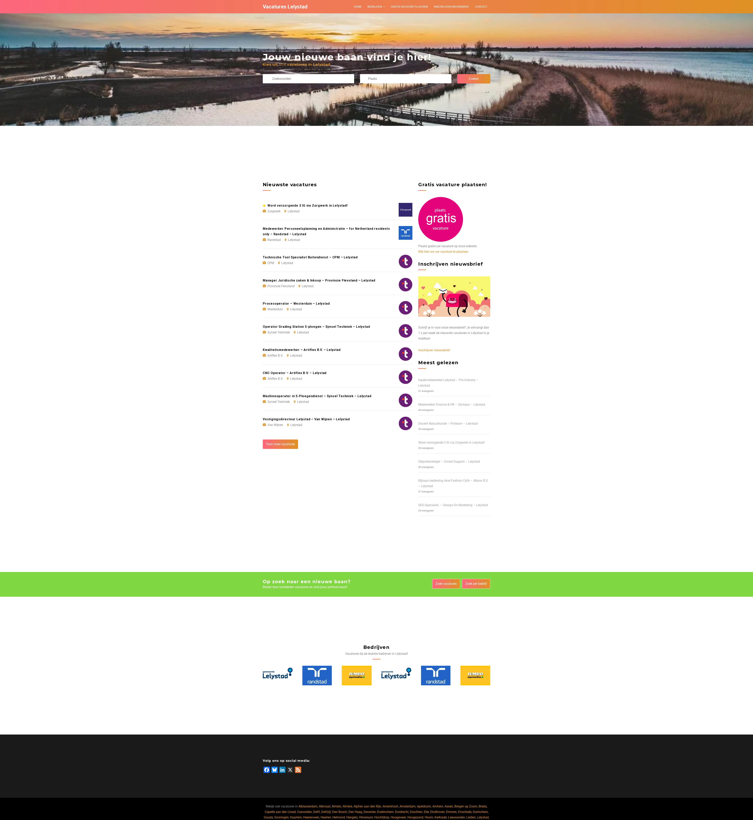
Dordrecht (401, 812)
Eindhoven (437, 812)
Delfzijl (326, 812)
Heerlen (326, 817)
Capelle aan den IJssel (280, 812)
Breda (483, 806)
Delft (316, 812)
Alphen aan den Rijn (367, 806)
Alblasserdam (307, 806)
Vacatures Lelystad (285, 6)
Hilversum (366, 817)
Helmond (338, 817)
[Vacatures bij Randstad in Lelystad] (277, 675)
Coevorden (304, 812)
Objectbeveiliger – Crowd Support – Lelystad (449, 461)
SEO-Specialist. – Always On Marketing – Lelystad (453, 505)
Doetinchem (385, 812)
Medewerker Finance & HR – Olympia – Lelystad (451, 404)
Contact (481, 6)
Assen (449, 806)
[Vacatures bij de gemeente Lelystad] (357, 675)
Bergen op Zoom (465, 806)
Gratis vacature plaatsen (409, 6)
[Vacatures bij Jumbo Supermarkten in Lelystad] (317, 675)
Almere (347, 806)
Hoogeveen (398, 817)
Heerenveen (311, 817)
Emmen (451, 812)
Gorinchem (480, 812)
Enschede (464, 812)
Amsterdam (407, 806)
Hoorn (429, 817)
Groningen (281, 817)
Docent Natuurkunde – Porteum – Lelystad (448, 423)
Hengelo (352, 817)
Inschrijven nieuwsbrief (451, 6)
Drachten (416, 812)
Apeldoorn (424, 806)
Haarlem (296, 817)
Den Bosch (339, 812)
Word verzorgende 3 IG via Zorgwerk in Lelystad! (451, 442)
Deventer (370, 812)
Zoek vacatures (446, 584)
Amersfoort (390, 806)
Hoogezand (415, 817)
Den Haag (355, 812)
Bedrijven (374, 6)
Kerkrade (441, 817)
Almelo (336, 806)
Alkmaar (324, 806)
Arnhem (437, 806)
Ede (426, 812)
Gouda (268, 817)
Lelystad (483, 817)
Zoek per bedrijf (476, 584)
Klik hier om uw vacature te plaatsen (443, 251)
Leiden (471, 817)
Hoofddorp (381, 817)
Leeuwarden (456, 817)
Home (358, 6)
